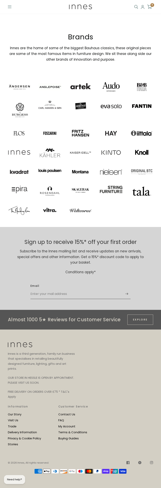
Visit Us (13, 420)
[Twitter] (139, 463)
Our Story (14, 414)
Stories (13, 444)
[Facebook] (128, 463)
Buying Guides (68, 438)
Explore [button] (140, 319)
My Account (66, 426)
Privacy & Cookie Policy (24, 438)
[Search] (136, 7)
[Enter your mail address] (127, 294)
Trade (12, 426)
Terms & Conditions (72, 432)
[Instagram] (149, 463)
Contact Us (66, 414)
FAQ (61, 420)
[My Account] (142, 7)
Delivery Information (22, 432)
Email (34, 286)
